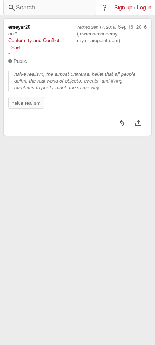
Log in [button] (144, 7)
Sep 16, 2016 (132, 26)
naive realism (26, 102)
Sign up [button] (123, 7)
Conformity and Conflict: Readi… (34, 44)
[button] (104, 7)
